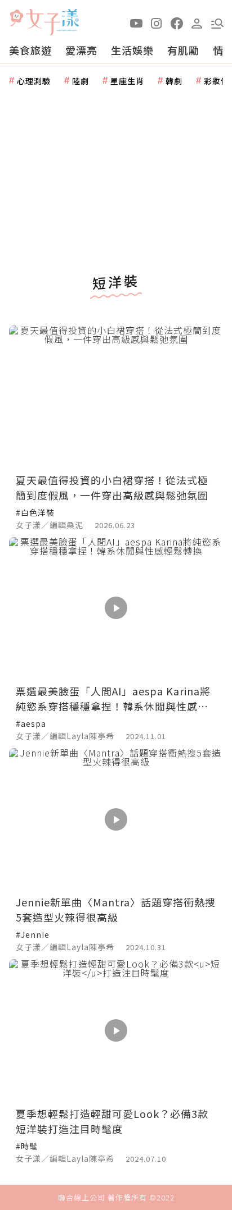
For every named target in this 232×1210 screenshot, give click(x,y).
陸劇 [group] (80, 80)
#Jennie (33, 934)
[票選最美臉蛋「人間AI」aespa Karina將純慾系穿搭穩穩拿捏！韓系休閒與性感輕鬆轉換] (116, 608)
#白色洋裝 (35, 512)
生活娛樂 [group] (132, 50)
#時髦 (27, 1146)
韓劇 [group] (174, 80)
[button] (217, 22)
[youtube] (136, 22)
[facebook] (177, 22)
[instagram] (157, 22)
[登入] (197, 22)
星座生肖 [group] (127, 80)
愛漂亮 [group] (81, 50)
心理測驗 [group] (34, 80)
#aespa (31, 723)
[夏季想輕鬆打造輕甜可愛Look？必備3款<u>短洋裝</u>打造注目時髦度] (116, 1030)
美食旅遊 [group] (30, 50)
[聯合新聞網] (16, 18)
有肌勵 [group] (183, 50)
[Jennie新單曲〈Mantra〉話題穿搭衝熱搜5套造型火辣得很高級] (116, 819)
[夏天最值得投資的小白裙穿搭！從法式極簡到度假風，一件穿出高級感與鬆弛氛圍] (116, 396)
